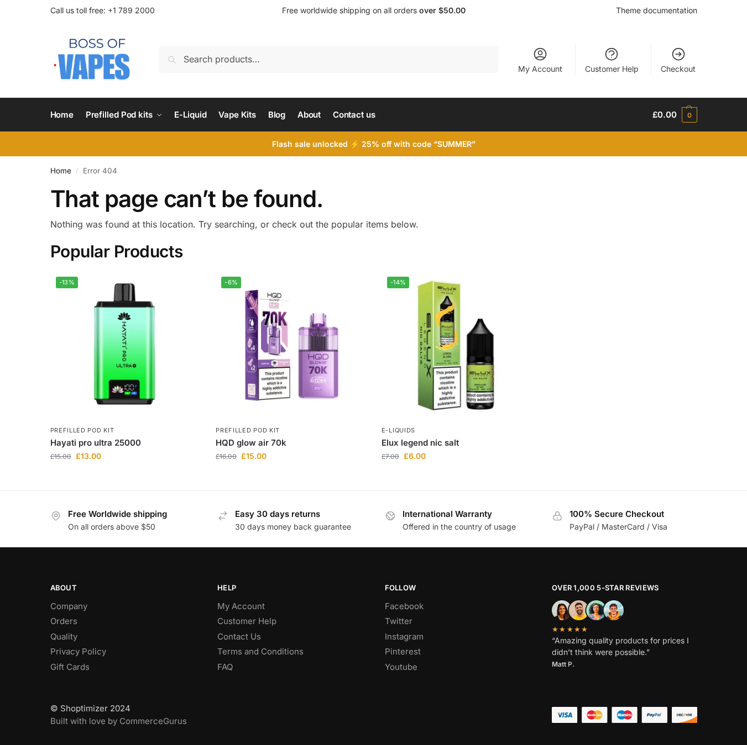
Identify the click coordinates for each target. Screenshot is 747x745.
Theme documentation (656, 10)
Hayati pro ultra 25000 (95, 442)
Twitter (398, 621)
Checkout (678, 68)
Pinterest (403, 651)
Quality (63, 636)
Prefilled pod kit (82, 430)
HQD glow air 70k (251, 442)
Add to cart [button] (124, 479)
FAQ (225, 667)
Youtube (401, 667)
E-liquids (398, 430)
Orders (63, 621)
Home (60, 170)
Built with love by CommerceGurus (118, 721)
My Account (540, 68)
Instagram (404, 636)
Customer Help (612, 68)
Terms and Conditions (260, 651)
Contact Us (239, 636)
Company (68, 606)
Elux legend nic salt (420, 442)
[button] (674, 114)
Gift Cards (70, 667)
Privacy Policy (78, 651)
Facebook (404, 606)
